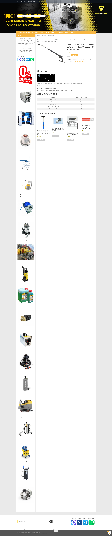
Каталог (20, 529)
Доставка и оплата (28, 32)
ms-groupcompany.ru (21, 1)
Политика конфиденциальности (86, 529)
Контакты (73, 32)
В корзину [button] (41, 139)
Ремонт (37, 32)
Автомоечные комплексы (48, 39)
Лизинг (42, 32)
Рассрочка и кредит (51, 32)
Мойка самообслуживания (45, 35)
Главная (19, 32)
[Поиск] (47, 16)
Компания (60, 32)
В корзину (74, 55)
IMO (28, 55)
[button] (63, 45)
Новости (67, 32)
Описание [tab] (41, 67)
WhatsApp (21, 56)
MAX (25, 55)
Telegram (31, 55)
